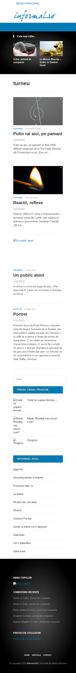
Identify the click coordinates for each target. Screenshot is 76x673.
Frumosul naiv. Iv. (23, 485)
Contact (47, 655)
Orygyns (32, 440)
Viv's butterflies (22, 543)
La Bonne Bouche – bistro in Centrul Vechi (50, 62)
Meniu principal (27, 3)
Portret (20, 314)
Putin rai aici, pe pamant (37, 133)
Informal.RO (32, 663)
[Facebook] (49, 27)
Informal (18, 129)
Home (27, 655)
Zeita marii (19, 551)
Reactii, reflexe (28, 202)
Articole (36, 655)
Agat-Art (18, 469)
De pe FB (17, 309)
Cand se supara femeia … (42, 400)
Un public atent (28, 275)
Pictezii (17, 510)
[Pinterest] (57, 27)
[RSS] (61, 27)
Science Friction (22, 518)
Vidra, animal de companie (22, 61)
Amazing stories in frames (28, 477)
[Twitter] (53, 27)
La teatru (18, 493)
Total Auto (18, 534)
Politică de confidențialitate (27, 639)
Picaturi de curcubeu (25, 502)
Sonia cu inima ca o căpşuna (29, 526)
